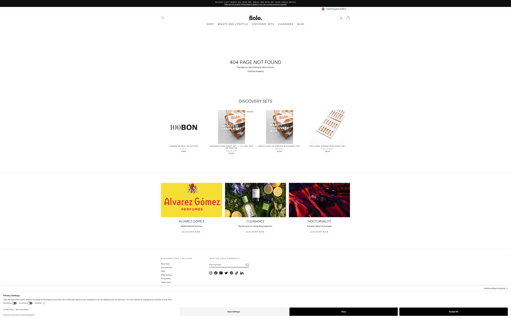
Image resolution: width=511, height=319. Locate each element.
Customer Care (166, 267)
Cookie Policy (166, 282)
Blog (300, 24)
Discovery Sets (263, 24)
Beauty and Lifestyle (233, 24)
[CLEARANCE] (255, 200)
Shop (210, 24)
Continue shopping (255, 71)
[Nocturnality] (319, 200)
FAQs (163, 271)
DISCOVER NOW (192, 232)
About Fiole (165, 264)
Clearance (285, 24)
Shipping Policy (166, 275)
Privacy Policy (166, 278)
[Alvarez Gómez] (191, 200)
